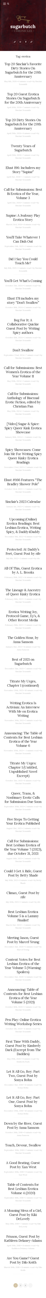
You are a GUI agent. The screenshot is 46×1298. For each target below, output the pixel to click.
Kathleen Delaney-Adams (23, 1248)
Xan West (23, 1175)
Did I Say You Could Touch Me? (23, 261)
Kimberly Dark (23, 1062)
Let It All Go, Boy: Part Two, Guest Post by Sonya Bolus (23, 1075)
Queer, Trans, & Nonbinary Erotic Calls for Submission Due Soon (23, 797)
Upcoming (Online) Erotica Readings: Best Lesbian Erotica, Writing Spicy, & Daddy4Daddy (23, 525)
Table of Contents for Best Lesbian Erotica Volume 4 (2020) (23, 1188)
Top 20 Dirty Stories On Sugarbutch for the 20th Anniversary (23, 124)
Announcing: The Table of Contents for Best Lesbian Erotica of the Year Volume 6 (23, 739)
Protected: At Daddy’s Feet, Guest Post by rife (23, 551)
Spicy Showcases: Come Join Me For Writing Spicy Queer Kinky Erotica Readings (23, 455)
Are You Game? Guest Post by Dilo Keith (23, 1260)
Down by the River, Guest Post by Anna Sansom (23, 1125)
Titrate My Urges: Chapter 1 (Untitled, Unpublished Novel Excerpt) (23, 769)
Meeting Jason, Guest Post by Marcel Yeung (23, 939)
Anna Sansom (23, 649)
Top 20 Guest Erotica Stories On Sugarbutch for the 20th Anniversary (23, 98)
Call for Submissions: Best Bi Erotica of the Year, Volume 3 (23, 193)
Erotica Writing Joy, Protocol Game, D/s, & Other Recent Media (23, 616)
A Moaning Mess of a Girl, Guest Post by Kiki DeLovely (23, 1214)
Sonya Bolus (23, 1087)
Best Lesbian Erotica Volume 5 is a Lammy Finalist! (23, 916)
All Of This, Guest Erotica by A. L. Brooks (23, 570)
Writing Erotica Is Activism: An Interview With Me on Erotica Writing (23, 709)
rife (38, 558)
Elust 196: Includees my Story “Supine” (23, 169)
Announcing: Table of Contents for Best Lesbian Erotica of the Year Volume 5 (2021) (23, 995)
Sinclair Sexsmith (23, 110)
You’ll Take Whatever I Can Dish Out (23, 239)
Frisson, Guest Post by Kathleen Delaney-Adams (23, 1238)
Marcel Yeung (23, 949)
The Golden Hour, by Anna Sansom (23, 639)
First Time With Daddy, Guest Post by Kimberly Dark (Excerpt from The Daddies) (23, 1047)
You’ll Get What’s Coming (23, 281)
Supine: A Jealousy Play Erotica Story (23, 217)
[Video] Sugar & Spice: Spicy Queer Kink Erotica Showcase (23, 428)
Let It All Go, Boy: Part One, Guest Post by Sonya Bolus (23, 1101)
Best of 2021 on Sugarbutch (23, 661)
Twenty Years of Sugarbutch (23, 148)
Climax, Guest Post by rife (22, 895)
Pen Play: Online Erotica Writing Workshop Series (23, 1021)
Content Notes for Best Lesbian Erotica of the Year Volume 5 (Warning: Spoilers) (23, 965)
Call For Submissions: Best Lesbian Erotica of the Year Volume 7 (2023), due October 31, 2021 (23, 847)
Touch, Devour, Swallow (23, 1145)
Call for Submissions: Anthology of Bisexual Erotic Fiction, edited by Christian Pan (23, 399)
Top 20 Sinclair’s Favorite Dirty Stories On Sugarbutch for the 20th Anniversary (23, 70)
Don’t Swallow (23, 350)
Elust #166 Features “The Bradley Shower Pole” (23, 482)
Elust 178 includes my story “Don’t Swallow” (23, 300)
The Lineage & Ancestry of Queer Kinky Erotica (23, 592)
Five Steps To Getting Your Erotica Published (23, 821)
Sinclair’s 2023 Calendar (23, 501)
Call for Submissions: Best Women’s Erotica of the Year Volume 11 (23, 372)
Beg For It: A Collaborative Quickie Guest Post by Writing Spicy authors (23, 326)
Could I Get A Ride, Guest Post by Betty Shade (23, 873)
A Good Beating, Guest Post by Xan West (23, 1165)
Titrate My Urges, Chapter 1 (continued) (23, 683)
